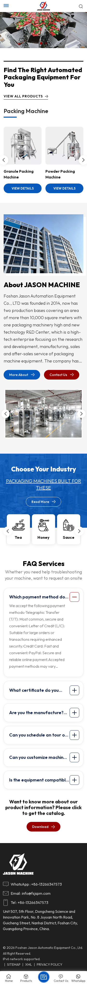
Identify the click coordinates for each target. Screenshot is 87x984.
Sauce (68, 537)
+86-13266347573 (46, 884)
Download (40, 827)
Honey (43, 537)
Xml (28, 964)
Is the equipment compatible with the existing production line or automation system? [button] (38, 781)
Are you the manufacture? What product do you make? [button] (38, 713)
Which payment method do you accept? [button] (37, 598)
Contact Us (58, 375)
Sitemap (14, 964)
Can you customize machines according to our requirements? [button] (38, 758)
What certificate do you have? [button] (34, 691)
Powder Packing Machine (60, 174)
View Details (23, 188)
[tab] (44, 597)
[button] (41, 43)
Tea (18, 537)
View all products (23, 96)
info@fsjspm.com (36, 893)
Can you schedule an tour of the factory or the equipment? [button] (38, 736)
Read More (40, 502)
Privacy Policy (49, 964)
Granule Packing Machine (19, 174)
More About (18, 375)
